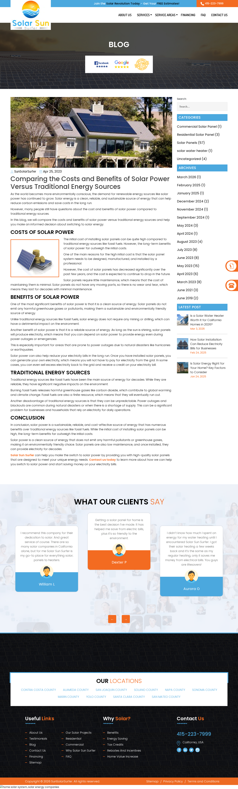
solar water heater (192, 151)
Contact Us (219, 15)
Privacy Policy (173, 781)
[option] (47, 541)
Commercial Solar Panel (197, 126)
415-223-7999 (214, 3)
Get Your (161, 3)
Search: (182, 99)
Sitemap (35, 763)
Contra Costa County (38, 690)
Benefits (113, 733)
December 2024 (190, 201)
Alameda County (76, 690)
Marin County (68, 697)
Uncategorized (189, 159)
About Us (124, 15)
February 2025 (188, 185)
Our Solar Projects (78, 733)
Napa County (175, 690)
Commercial (75, 745)
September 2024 (190, 217)
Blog (32, 745)
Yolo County (96, 697)
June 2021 (185, 290)
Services (143, 15)
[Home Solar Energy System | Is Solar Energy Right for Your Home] (182, 367)
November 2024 (190, 209)
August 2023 (187, 241)
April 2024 (185, 233)
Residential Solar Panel (195, 134)
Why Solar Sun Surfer (81, 751)
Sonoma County (204, 690)
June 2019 (185, 298)
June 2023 (185, 258)
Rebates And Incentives (124, 751)
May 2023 (184, 266)
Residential (73, 739)
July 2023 (184, 249)
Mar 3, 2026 (197, 329)
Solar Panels (187, 142)
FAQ (203, 15)
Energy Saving (117, 739)
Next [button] (126, 619)
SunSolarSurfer (24, 171)
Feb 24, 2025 (198, 352)
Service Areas (165, 15)
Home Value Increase (122, 757)
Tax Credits (115, 745)
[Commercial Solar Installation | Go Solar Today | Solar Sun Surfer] (182, 344)
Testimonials (38, 739)
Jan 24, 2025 (198, 376)
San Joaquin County (111, 690)
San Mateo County (166, 697)
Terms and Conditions (203, 781)
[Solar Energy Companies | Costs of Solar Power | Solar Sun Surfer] (231, 266)
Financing (188, 15)
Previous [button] (112, 619)
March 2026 (186, 177)
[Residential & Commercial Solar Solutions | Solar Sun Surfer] (31, 15)
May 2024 (185, 225)
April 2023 (185, 274)
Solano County (146, 690)
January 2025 (188, 193)
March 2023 (186, 282)
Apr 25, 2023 (52, 171)
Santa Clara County (129, 697)
